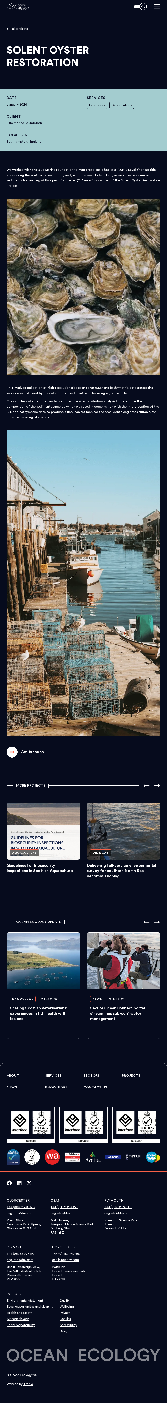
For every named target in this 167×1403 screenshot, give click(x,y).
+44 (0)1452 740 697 (21, 1207)
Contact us (95, 1087)
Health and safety (19, 1312)
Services (53, 1075)
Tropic (28, 1384)
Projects (131, 1075)
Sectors (92, 1075)
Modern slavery (18, 1319)
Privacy (65, 1312)
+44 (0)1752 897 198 (118, 1207)
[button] (156, 6)
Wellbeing (67, 1306)
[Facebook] (12, 1183)
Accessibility (68, 1325)
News (12, 1087)
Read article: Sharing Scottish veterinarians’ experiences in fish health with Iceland (43, 985)
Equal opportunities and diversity (30, 1306)
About (13, 1075)
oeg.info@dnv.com (20, 1213)
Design (64, 1331)
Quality (65, 1300)
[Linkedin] (22, 1183)
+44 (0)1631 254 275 (64, 1207)
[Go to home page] (18, 6)
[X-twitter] (32, 1183)
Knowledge (56, 1087)
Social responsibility (21, 1325)
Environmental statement (25, 1300)
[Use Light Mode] (140, 6)
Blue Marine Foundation (24, 123)
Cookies (65, 1319)
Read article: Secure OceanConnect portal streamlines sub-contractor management (123, 985)
